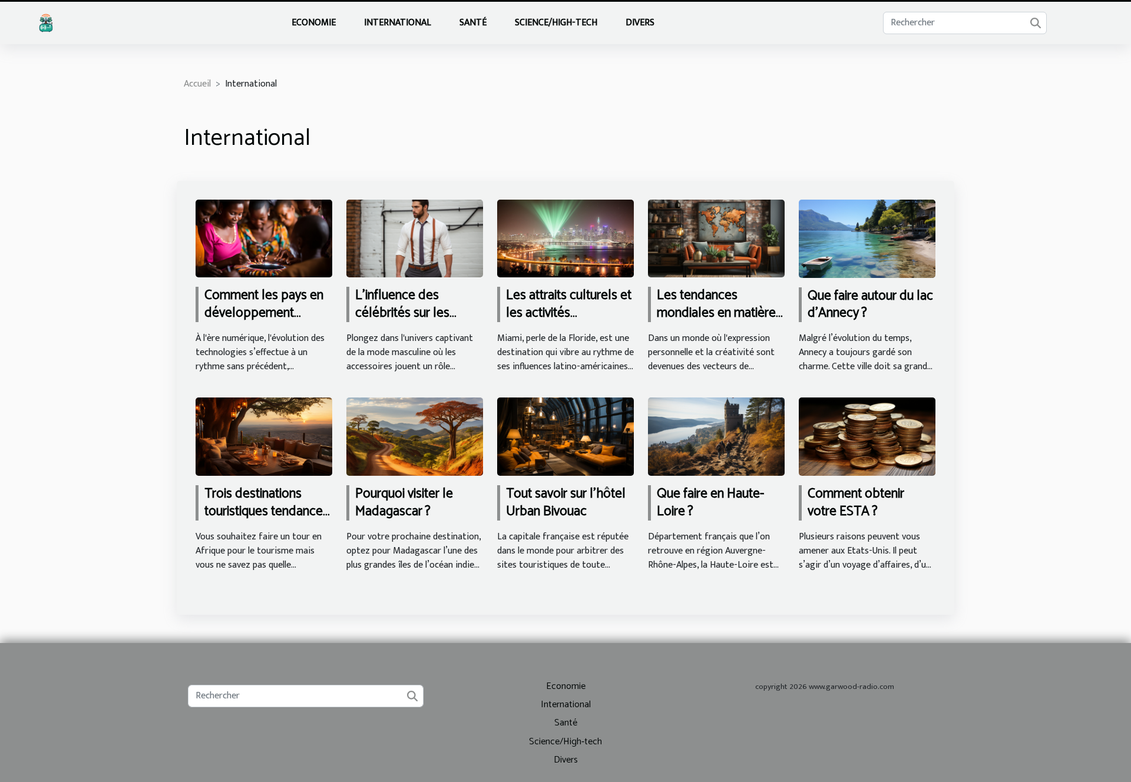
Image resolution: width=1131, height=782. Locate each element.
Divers (640, 23)
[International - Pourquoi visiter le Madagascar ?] (414, 436)
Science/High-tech (556, 23)
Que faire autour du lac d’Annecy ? (870, 304)
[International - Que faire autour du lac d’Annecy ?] (867, 238)
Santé (473, 23)
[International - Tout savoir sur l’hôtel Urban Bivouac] (565, 436)
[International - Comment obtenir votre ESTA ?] (867, 436)
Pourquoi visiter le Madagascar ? (404, 502)
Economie (314, 23)
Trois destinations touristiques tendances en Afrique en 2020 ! (266, 511)
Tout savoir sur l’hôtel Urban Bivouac (566, 502)
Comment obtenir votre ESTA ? (856, 502)
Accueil (197, 84)
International (397, 23)
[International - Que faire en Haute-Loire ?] (716, 436)
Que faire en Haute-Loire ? (710, 502)
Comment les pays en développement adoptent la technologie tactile (263, 321)
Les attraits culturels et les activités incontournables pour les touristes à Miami (568, 321)
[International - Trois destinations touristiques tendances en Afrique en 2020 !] (264, 436)
